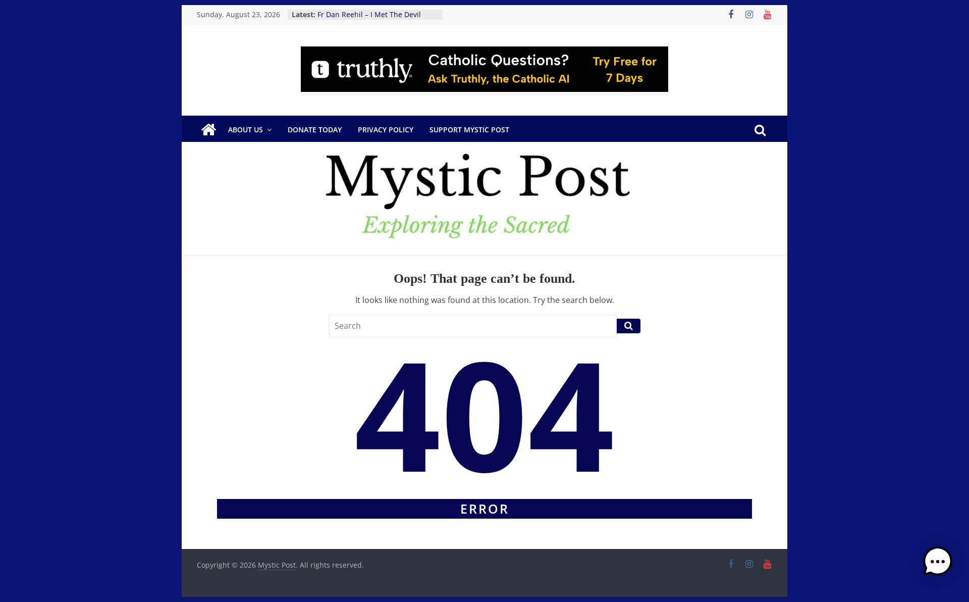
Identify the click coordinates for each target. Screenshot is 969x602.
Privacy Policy (385, 129)
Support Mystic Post (469, 129)
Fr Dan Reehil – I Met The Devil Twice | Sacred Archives (369, 19)
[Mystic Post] (208, 130)
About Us (245, 129)
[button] (938, 566)
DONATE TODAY (315, 129)
